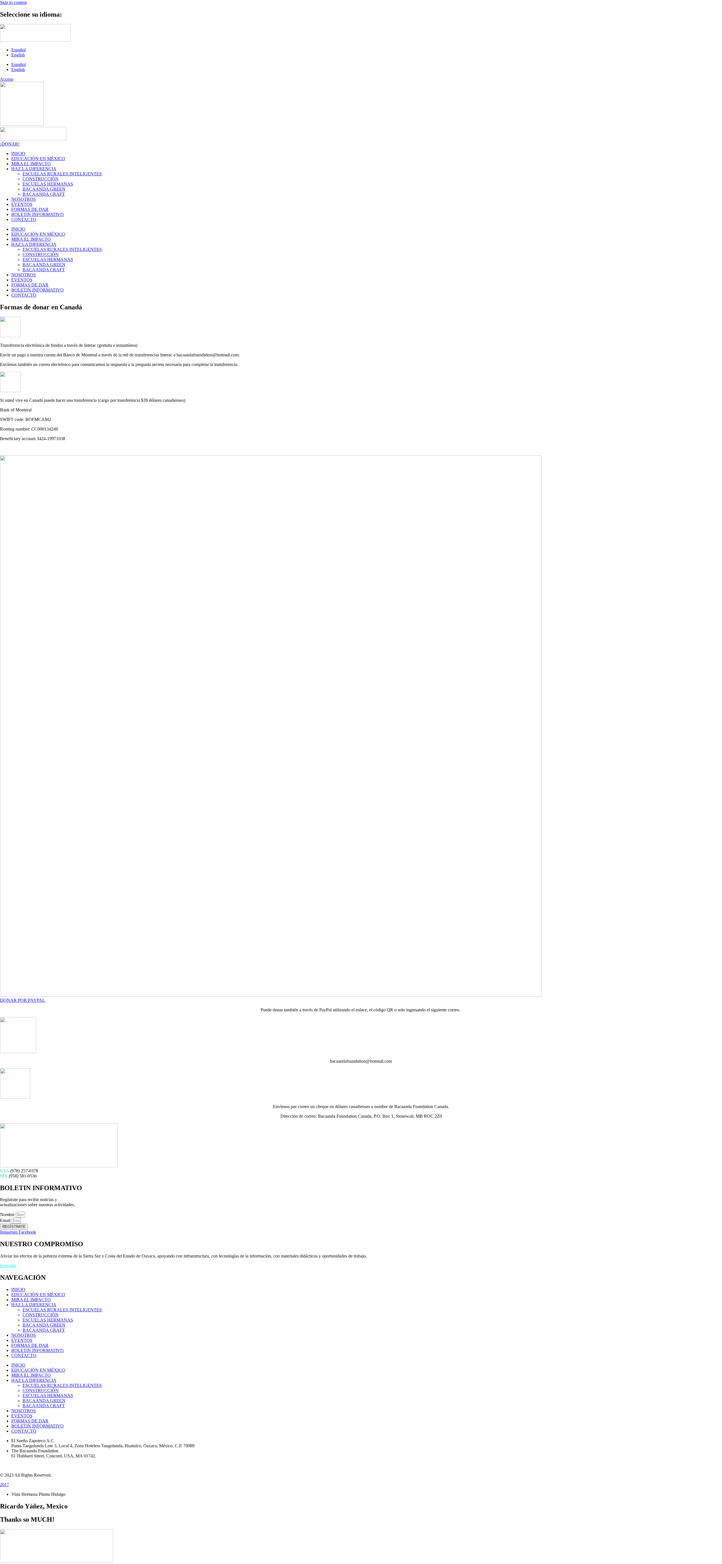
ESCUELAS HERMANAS (48, 184)
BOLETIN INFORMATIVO (37, 214)
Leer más (8, 1265)
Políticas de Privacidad (20, 1465)
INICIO (18, 153)
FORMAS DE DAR (30, 209)
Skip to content (13, 2)
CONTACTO (23, 219)
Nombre (8, 1214)
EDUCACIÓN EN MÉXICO (38, 158)
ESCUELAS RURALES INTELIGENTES (62, 173)
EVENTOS (21, 204)
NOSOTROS (23, 199)
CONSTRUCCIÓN (41, 179)
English (18, 54)
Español (18, 49)
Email (6, 1220)
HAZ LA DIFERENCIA (33, 168)
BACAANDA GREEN (44, 189)
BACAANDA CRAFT (44, 194)
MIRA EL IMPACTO (31, 163)
